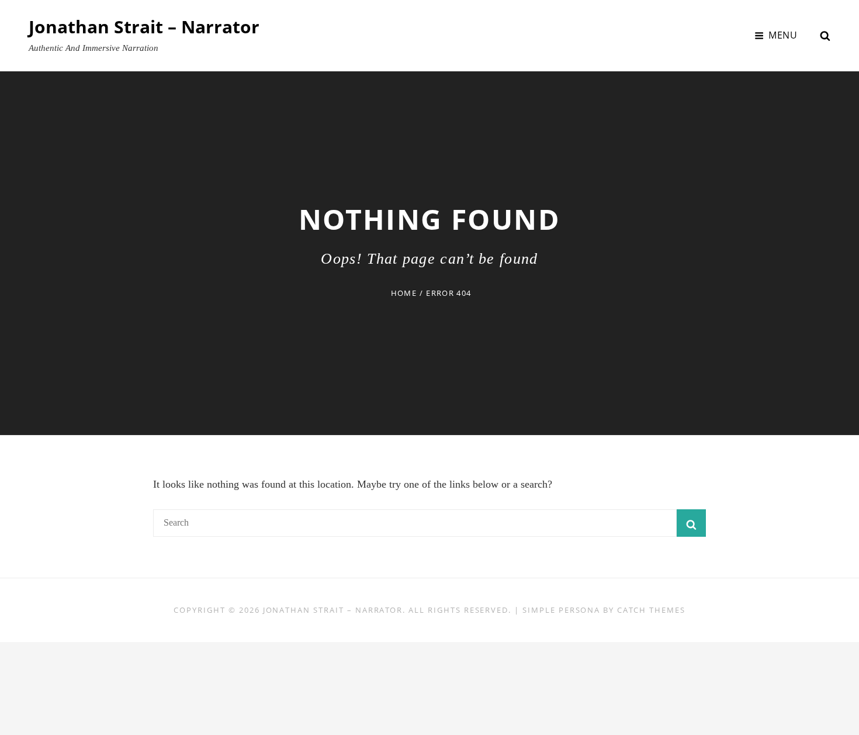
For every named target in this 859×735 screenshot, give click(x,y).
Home (404, 293)
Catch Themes (651, 610)
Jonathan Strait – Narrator (144, 27)
